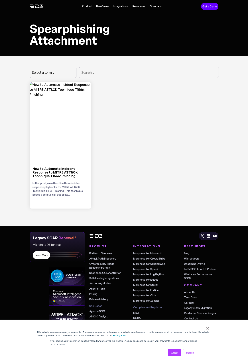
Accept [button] (174, 352)
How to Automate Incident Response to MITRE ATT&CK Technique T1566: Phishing (55, 172)
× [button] (208, 327)
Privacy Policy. (120, 335)
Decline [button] (190, 352)
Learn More (41, 255)
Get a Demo (209, 6)
